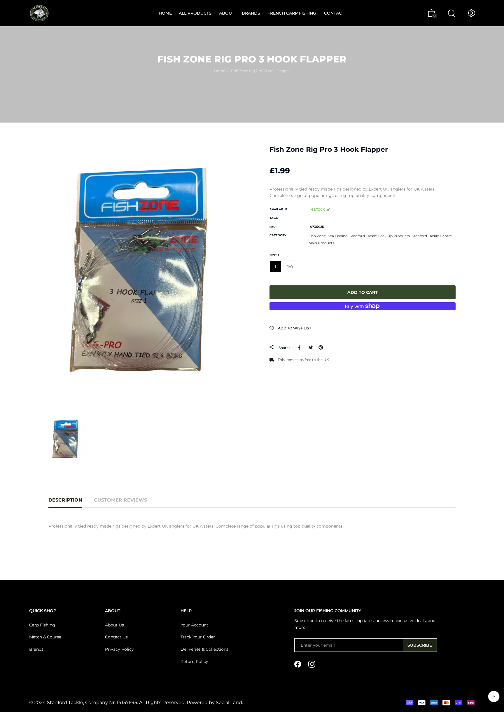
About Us (114, 625)
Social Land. (229, 702)
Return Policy (194, 661)
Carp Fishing (42, 625)
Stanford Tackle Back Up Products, (380, 236)
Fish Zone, (318, 236)
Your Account (194, 625)
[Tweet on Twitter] (310, 347)
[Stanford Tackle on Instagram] (311, 663)
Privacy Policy (119, 649)
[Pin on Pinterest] (320, 347)
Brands (36, 649)
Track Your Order (198, 637)
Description (65, 500)
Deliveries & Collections (204, 649)
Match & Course (45, 637)
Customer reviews (120, 500)
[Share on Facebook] (300, 347)
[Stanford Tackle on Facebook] (297, 663)
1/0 (290, 266)
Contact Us (116, 637)
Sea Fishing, (338, 236)
